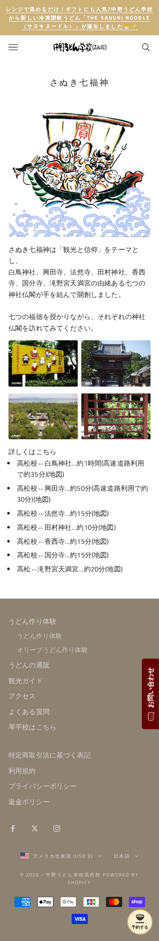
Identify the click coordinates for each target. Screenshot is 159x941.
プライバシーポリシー (42, 786)
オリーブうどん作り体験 (52, 650)
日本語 (122, 856)
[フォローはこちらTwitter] (35, 828)
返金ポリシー (29, 802)
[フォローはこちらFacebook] (12, 828)
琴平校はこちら (32, 727)
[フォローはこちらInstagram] (57, 828)
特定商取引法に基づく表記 (49, 755)
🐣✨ (79, 17)
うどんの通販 (29, 665)
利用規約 (22, 771)
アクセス (22, 696)
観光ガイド (25, 680)
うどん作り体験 (32, 621)
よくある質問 (29, 711)
